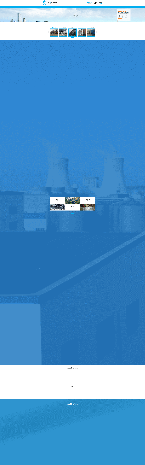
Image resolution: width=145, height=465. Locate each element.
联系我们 (84, 7)
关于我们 (65, 7)
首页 (60, 7)
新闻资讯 (79, 7)
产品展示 (74, 7)
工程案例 (70, 7)
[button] (96, 32)
